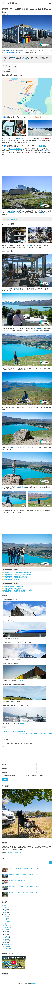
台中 (6, 909)
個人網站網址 (5, 772)
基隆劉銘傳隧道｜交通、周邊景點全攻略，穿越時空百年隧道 (23, 892)
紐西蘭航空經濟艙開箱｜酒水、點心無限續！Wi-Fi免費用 (17, 590)
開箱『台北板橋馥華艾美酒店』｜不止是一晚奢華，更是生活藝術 (24, 868)
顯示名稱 (4, 764)
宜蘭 (6, 910)
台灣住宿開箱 (7, 914)
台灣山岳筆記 (7, 922)
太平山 (6, 937)
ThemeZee (33, 983)
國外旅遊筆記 (16, 14)
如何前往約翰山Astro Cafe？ (9, 68)
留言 (3, 747)
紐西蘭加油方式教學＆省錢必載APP (11, 621)
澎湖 (6, 942)
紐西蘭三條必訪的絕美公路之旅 (11, 579)
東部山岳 (7, 927)
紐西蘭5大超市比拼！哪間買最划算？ (12, 588)
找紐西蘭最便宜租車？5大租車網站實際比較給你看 (15, 684)
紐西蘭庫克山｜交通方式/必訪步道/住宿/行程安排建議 (17, 572)
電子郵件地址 (5, 768)
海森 (11, 14)
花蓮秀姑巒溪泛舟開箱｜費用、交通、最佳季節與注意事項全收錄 (24, 886)
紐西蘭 (20, 14)
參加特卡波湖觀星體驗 (11, 219)
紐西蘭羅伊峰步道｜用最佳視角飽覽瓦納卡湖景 (15, 576)
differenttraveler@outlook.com (15, 852)
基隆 (6, 933)
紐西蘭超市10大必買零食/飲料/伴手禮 (18, 880)
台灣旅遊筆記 (7, 929)
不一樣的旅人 (9, 2)
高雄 (6, 919)
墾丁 (6, 934)
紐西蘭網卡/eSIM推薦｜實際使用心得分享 (13, 586)
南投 (6, 907)
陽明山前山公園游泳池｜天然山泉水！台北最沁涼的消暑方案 (23, 874)
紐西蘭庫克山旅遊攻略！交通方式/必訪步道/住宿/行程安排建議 (17, 642)
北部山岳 (7, 925)
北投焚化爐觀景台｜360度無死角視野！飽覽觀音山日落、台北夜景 (35, 733)
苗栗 (6, 912)
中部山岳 (7, 924)
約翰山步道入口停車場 (16, 149)
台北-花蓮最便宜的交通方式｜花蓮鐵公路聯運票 (14, 732)
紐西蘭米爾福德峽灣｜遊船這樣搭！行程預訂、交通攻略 (17, 574)
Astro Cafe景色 (6, 71)
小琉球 (6, 940)
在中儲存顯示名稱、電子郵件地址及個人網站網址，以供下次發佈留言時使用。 (24, 775)
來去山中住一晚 (7, 905)
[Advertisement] (27, 166)
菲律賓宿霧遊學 (8, 948)
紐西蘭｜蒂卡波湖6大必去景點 (10, 599)
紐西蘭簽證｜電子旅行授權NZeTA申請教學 (14, 591)
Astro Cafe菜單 (6, 69)
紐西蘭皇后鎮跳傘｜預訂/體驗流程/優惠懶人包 (15, 577)
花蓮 (6, 918)
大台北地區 (7, 936)
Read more (18, 616)
